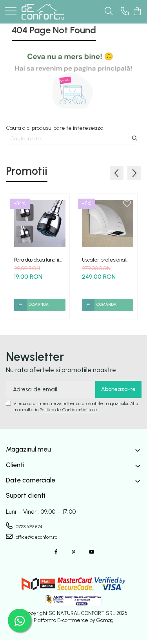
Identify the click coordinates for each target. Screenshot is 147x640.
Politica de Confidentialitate (68, 409)
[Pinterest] (73, 552)
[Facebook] (56, 552)
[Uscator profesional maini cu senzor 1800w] (107, 223)
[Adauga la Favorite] (59, 204)
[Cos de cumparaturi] (137, 11)
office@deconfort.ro (36, 537)
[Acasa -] (43, 12)
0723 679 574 (28, 526)
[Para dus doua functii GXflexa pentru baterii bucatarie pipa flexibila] (39, 223)
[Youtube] (91, 552)
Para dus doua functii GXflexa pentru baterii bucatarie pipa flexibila (39, 260)
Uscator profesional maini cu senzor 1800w (107, 260)
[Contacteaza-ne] (125, 11)
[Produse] (10, 11)
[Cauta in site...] (109, 11)
